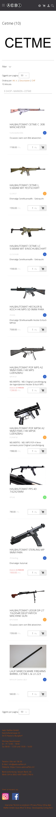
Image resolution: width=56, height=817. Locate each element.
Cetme (27, 91)
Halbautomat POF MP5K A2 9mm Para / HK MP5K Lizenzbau (27, 430)
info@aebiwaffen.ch (17, 764)
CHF (33, 80)
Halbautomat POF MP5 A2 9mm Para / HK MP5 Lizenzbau (26, 370)
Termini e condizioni (21, 805)
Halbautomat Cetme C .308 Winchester (27, 126)
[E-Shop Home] (12, 5)
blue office (20, 808)
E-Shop (8, 91)
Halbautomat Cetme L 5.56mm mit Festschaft (25, 186)
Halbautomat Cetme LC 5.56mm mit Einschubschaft (28, 247)
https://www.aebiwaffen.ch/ (22, 767)
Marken (18, 91)
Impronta (8, 805)
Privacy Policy (36, 805)
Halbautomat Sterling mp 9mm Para (27, 551)
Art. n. (15, 80)
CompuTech (48, 808)
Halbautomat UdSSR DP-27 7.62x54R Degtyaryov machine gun (27, 613)
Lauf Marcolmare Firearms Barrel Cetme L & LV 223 (28, 672)
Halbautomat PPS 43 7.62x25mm (23, 490)
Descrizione (24, 80)
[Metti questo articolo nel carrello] (42, 147)
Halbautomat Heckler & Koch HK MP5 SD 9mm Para (27, 308)
